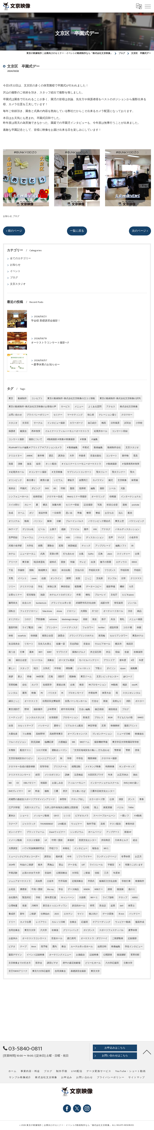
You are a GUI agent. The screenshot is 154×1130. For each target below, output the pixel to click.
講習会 (47, 856)
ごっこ (88, 578)
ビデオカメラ (81, 816)
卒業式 (85, 447)
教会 (64, 946)
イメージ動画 (15, 840)
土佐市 (50, 881)
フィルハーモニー (76, 783)
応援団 (84, 922)
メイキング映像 (93, 766)
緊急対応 (26, 897)
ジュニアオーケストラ (20, 881)
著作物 (125, 456)
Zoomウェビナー (57, 832)
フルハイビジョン (17, 742)
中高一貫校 (37, 889)
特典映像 (109, 766)
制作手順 (91, 824)
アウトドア (109, 660)
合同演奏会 (60, 971)
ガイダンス (88, 930)
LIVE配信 (62, 824)
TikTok (131, 807)
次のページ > (140, 231)
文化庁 (114, 595)
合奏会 (73, 922)
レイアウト (41, 922)
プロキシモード (76, 693)
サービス (65, 406)
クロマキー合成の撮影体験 (22, 766)
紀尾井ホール (100, 431)
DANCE (140, 717)
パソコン (38, 521)
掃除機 (69, 668)
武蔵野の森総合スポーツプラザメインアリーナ (32, 799)
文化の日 (79, 570)
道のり (131, 889)
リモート (28, 644)
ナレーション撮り (108, 415)
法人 (121, 513)
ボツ (31, 513)
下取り (98, 668)
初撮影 (44, 783)
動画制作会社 (114, 447)
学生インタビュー (134, 946)
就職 (40, 546)
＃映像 (83, 439)
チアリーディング (101, 922)
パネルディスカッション (127, 529)
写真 (99, 505)
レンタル (13, 693)
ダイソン (111, 668)
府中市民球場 (67, 709)
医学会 (38, 963)
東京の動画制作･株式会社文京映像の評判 (120, 398)
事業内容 (130, 824)
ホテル (12, 554)
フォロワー (87, 627)
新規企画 (61, 685)
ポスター (139, 701)
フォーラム (27, 537)
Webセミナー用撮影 (77, 496)
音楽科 (48, 873)
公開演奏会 (61, 873)
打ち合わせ (68, 554)
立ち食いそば (78, 791)
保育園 (134, 480)
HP (29, 791)
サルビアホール (102, 644)
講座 (110, 889)
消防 (128, 701)
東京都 (25, 562)
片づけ (95, 611)
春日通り (31, 480)
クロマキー (126, 415)
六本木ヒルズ (121, 840)
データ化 (72, 865)
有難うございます (134, 865)
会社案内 (13, 897)
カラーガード (76, 423)
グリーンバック (71, 930)
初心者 (90, 415)
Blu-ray (50, 889)
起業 (113, 906)
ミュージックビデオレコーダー (24, 856)
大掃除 (83, 611)
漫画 (125, 505)
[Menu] (147, 6)
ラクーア (13, 824)
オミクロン (14, 619)
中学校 (57, 668)
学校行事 (126, 881)
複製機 (78, 586)
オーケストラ (31, 701)
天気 (11, 578)
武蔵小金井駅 (15, 546)
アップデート (113, 832)
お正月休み (122, 775)
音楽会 (86, 644)
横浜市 (118, 644)
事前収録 (65, 586)
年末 (110, 775)
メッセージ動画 (41, 816)
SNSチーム (84, 742)
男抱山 (50, 865)
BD (55, 488)
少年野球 (51, 709)
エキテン (68, 914)
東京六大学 (29, 930)
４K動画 (138, 816)
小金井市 (133, 537)
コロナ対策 (41, 750)
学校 (38, 897)
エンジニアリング (46, 758)
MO (10, 783)
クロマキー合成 (54, 496)
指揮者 (82, 488)
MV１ (106, 848)
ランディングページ (107, 856)
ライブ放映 (108, 897)
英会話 (102, 906)
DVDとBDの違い (131, 783)
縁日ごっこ (14, 701)
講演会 (61, 456)
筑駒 (31, 570)
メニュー (79, 406)
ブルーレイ (100, 595)
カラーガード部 (97, 799)
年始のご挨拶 (26, 865)
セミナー (58, 415)
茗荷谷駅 (135, 955)
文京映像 (122, 480)
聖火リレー (101, 472)
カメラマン (98, 480)
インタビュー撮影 (56, 423)
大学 (72, 456)
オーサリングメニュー (60, 955)
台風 (81, 554)
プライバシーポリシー (38, 415)
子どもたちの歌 (125, 717)
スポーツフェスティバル (111, 930)
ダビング (35, 488)
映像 (33, 693)
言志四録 (74, 644)
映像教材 (115, 726)
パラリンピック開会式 (99, 521)
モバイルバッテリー (89, 660)
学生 (40, 586)
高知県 (38, 881)
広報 (51, 676)
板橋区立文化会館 (108, 881)
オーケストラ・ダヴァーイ (94, 938)
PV (42, 693)
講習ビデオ (52, 963)
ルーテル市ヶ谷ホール (82, 946)
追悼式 (53, 562)
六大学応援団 (112, 963)
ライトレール (96, 865)
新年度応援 (50, 897)
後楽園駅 (121, 955)
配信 (130, 513)
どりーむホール (93, 963)
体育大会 (106, 693)
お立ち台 (109, 513)
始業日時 (102, 946)
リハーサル (37, 660)
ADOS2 (135, 897)
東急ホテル (137, 636)
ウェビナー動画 (123, 922)
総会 (135, 840)
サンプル (112, 578)
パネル (78, 537)
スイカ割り (14, 505)
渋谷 (130, 611)
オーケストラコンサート (34, 938)
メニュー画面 (135, 619)
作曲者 (82, 456)
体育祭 (63, 799)
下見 (11, 570)
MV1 (40, 652)
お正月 (138, 856)
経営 (37, 775)
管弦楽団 (118, 603)
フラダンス (110, 570)
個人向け (93, 914)
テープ (23, 946)
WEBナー (98, 889)
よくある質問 (94, 406)
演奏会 (50, 660)
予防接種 (40, 619)
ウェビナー (76, 824)
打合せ (95, 701)
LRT (83, 865)
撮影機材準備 (100, 742)
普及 (135, 456)
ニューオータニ (27, 554)
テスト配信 (115, 824)
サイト (80, 914)
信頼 (97, 873)
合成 (11, 513)
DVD (47, 488)
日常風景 (115, 423)
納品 (139, 611)
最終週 (59, 856)
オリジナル (14, 521)
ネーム (21, 513)
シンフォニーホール (18, 496)
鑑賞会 (23, 431)
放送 (29, 464)
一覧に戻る (77, 231)
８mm (121, 914)
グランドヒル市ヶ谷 (61, 603)
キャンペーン (67, 897)
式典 (42, 554)
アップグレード (103, 546)
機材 (122, 586)
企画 (72, 685)
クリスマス (136, 578)
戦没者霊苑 (39, 562)
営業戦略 (13, 685)
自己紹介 (92, 423)
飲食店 (86, 717)
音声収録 (13, 537)
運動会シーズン (59, 750)
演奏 (20, 464)
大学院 (75, 873)
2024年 (12, 865)
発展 (11, 464)
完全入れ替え (44, 644)
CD (17, 783)
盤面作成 (139, 922)
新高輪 (101, 636)
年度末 (116, 873)
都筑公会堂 (47, 636)
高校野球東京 (56, 734)
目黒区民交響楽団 (51, 701)
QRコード (127, 676)
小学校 (139, 423)
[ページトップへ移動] (147, 1052)
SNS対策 (40, 676)
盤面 (72, 488)
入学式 (46, 668)
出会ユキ (26, 603)
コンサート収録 (120, 431)
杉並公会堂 (112, 505)
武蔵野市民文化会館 (86, 603)
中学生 (79, 758)
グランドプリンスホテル (81, 636)
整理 (88, 513)
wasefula (22, 636)
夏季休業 (132, 930)
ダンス (131, 799)
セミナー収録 (72, 505)
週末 (31, 652)
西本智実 (35, 431)
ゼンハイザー (15, 832)
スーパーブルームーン (104, 816)
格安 (81, 685)
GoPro (90, 554)
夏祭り (57, 726)
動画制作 (22, 398)
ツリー (12, 586)
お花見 (12, 889)
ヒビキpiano (128, 595)
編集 (93, 488)
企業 (137, 554)
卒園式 (23, 488)
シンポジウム (76, 832)
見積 (102, 824)
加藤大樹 (56, 505)
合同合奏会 (14, 930)
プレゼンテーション (102, 734)
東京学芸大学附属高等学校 (125, 742)
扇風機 (133, 668)
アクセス (110, 406)
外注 (108, 652)
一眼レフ (124, 816)
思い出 (69, 513)
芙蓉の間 (54, 554)
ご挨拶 (32, 914)
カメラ (34, 685)
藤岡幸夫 (13, 603)
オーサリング (98, 496)
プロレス (98, 717)
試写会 (127, 423)
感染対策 (113, 627)
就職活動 (76, 766)
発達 (24, 906)
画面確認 (72, 546)
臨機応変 (49, 742)
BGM (110, 717)
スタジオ (13, 423)
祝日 (54, 570)
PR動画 (114, 685)
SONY (49, 652)
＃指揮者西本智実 (130, 464)
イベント (15, 271)
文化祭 (99, 578)
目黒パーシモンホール (76, 701)
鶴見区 (130, 644)
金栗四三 (83, 480)
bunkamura (41, 603)
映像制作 (139, 881)
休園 (139, 627)
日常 (123, 578)
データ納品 (73, 889)
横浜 (45, 505)
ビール (41, 529)
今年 (69, 856)
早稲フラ (53, 848)
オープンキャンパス (77, 734)
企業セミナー (15, 595)
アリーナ (13, 562)
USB (40, 627)
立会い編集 (84, 709)
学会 (61, 889)
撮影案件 (38, 709)
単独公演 (51, 586)
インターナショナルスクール (104, 783)
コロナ (27, 619)
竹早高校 (62, 881)
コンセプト (37, 398)
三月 (106, 873)
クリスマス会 (26, 586)
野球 (26, 709)
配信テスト (25, 750)
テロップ (123, 897)
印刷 (63, 488)
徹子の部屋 (105, 562)
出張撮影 (53, 717)
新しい (12, 668)
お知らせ (7, 216)
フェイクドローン (29, 611)
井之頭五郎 (95, 652)
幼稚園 (112, 496)
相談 (125, 685)
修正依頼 (99, 709)
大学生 (30, 546)
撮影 (102, 488)
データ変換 (107, 914)
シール (112, 488)
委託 (51, 456)
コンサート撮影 (16, 439)
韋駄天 (71, 480)
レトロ (67, 816)
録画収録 (37, 496)
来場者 (70, 840)
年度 (141, 660)
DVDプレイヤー (16, 791)
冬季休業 (125, 856)
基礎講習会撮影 (78, 971)
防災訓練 (35, 742)
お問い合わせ (15, 415)
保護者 (12, 431)
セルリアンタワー (119, 636)
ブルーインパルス (74, 521)
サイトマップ (136, 1077)
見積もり (116, 701)
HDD (68, 537)
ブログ (16, 216)
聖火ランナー (118, 472)
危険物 (72, 676)
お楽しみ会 (57, 783)
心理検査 (13, 906)
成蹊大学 (104, 603)
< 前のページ (14, 231)
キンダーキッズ (127, 766)
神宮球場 (92, 726)
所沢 (65, 791)
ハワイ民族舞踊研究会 (33, 848)
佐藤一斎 (60, 644)
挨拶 (11, 676)
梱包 (88, 595)
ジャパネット (83, 668)
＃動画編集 (72, 447)
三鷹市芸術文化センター (102, 791)
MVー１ (94, 897)
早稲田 (137, 570)
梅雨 (103, 423)
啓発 (137, 750)
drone (59, 611)
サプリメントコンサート (79, 472)
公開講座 (107, 955)
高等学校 (44, 766)
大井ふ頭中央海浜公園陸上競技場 (61, 807)
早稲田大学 (94, 570)
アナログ (105, 529)
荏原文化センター (87, 840)
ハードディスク (70, 627)
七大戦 (86, 807)
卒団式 (91, 881)
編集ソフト (121, 546)
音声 (110, 537)
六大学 (43, 930)
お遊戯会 (80, 955)
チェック (86, 546)
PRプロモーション (97, 685)
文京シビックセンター (107, 676)
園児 (110, 480)
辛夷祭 (12, 750)
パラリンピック (136, 521)
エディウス (121, 562)
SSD (59, 537)
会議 (43, 578)
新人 (20, 676)
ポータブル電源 (66, 660)
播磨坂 (23, 889)
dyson (123, 668)
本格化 (66, 848)
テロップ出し (77, 799)
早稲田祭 (124, 570)
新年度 (123, 660)
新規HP (127, 832)
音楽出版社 (95, 456)
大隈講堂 (13, 848)
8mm (33, 946)
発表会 (12, 488)
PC (62, 693)
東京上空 (119, 521)
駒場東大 (42, 570)
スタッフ (24, 668)
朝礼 (122, 619)
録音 (38, 464)
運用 (24, 693)
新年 (22, 914)
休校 (11, 636)
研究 (92, 906)
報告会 (95, 848)
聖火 (132, 472)
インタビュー (80, 848)
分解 (59, 521)
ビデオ (12, 946)
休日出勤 (65, 570)
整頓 (98, 513)
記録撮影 (132, 938)
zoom (33, 578)
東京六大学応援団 (41, 971)
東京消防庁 (14, 709)
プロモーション (70, 717)
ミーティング (15, 717)
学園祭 (21, 570)
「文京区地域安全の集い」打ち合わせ (90, 750)
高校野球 (40, 734)
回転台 (12, 611)
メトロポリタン (52, 775)
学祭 (69, 758)
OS (132, 546)
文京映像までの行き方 (20, 963)
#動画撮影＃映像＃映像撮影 (61, 439)
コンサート (111, 456)
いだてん (58, 480)
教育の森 (44, 480)
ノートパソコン (46, 537)
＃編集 (94, 439)
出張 (11, 726)
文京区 (25, 423)
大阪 (123, 488)
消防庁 (61, 676)
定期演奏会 (77, 881)
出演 (93, 562)
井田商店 (105, 840)
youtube (135, 505)
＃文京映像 (56, 472)
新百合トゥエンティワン (55, 906)
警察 (128, 750)
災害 (103, 726)
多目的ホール (78, 906)
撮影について (35, 439)
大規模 (82, 897)
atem (109, 554)
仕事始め (45, 914)
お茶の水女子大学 (31, 873)
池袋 (42, 595)
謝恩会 (61, 636)
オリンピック (15, 480)
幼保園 (34, 636)
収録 (117, 652)
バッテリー (134, 914)
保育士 (131, 906)
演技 (121, 799)
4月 (132, 660)
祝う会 (12, 652)
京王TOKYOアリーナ (18, 971)
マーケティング (75, 415)
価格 (47, 791)
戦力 (36, 668)
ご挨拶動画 (117, 938)
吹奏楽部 (138, 652)
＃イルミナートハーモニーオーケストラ (81, 464)
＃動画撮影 (111, 464)
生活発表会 (14, 644)
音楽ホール (56, 938)
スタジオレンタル (131, 693)
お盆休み (13, 938)
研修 (29, 676)
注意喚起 (78, 775)
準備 (79, 513)
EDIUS (134, 562)
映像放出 (139, 734)
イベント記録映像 (35, 955)
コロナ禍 (127, 627)
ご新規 (86, 873)
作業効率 (92, 693)
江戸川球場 (14, 807)
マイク (121, 537)
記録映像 (94, 955)
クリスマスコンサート (20, 775)
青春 (141, 799)
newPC (135, 685)
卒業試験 (13, 873)
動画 (26, 521)
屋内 (54, 946)
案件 (86, 529)
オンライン (56, 578)
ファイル (74, 529)
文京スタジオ (18, 284)
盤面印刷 (13, 627)
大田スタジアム (32, 807)
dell (121, 906)
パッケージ (43, 726)
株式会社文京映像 (129, 406)
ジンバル (132, 603)
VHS (95, 529)
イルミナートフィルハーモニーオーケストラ (67, 431)
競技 (63, 562)
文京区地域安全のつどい (21, 758)
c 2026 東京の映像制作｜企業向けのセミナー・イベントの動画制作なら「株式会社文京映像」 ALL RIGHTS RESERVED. (77, 1125)
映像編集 (115, 946)
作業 (78, 595)
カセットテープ (25, 726)
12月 (131, 586)
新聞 (68, 578)
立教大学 (128, 963)
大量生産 (13, 734)
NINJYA (87, 889)
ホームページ (94, 832)
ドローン (71, 611)
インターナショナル (131, 496)
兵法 (113, 619)
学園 (72, 562)
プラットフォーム (35, 832)
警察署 (117, 750)
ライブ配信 (27, 627)
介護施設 (62, 742)
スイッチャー (123, 554)
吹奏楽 (55, 930)
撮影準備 (110, 586)
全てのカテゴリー (20, 258)
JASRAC (30, 456)
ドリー (12, 922)
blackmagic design (70, 619)
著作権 (40, 456)
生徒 (127, 652)
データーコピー (93, 586)
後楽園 (120, 889)
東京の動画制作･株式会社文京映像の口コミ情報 (71, 398)
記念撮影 (88, 505)
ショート (24, 816)
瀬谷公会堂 (21, 660)
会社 (24, 685)
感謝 (63, 529)
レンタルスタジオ (35, 717)
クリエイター (15, 456)
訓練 (67, 775)
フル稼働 (26, 734)
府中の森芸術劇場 (71, 963)
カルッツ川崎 (58, 922)
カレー (27, 505)
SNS (73, 742)
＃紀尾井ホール (16, 472)
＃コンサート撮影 (38, 472)
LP (46, 840)
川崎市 (34, 906)
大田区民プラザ (95, 775)
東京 (11, 398)
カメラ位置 (25, 922)
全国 (78, 578)
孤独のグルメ (78, 652)
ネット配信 (51, 464)
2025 (56, 914)
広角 (100, 554)
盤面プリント (131, 726)
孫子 (103, 619)
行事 (22, 652)
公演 (111, 799)
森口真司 (71, 938)
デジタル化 (27, 529)
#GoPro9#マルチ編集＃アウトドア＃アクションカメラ (35, 447)
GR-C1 (56, 816)
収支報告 (31, 595)
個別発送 (112, 709)
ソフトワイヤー (84, 856)
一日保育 (56, 513)
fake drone (47, 611)
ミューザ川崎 (123, 734)
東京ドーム (86, 676)
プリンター (51, 627)
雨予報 (44, 946)
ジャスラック (28, 824)
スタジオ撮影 (33, 840)
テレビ (82, 562)
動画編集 (98, 447)
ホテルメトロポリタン (61, 595)
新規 (105, 701)
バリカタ (52, 693)
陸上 (96, 807)
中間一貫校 (57, 840)
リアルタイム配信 (74, 726)
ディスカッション (95, 537)
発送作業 (42, 513)
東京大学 (95, 971)
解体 (49, 521)
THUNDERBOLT (46, 824)
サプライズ (61, 652)
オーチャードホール (113, 611)
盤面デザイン (15, 955)
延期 (61, 546)
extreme (53, 619)
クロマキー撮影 (109, 758)
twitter (101, 627)
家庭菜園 (107, 807)
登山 (61, 865)
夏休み (12, 816)
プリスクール (60, 766)
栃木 (40, 865)
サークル (38, 423)
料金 (37, 791)
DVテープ (13, 529)
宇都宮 (111, 865)
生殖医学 (47, 685)
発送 (94, 619)
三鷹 (56, 791)
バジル (120, 807)
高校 (85, 619)
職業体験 (92, 758)
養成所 (12, 914)
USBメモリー (29, 783)
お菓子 (53, 529)
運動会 (50, 546)
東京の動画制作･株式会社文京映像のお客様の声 (32, 406)
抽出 (135, 775)
